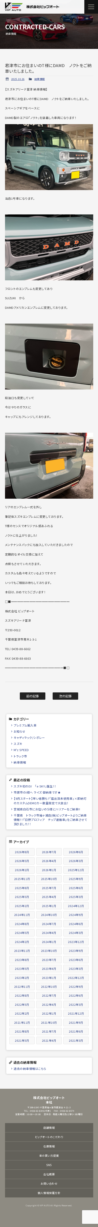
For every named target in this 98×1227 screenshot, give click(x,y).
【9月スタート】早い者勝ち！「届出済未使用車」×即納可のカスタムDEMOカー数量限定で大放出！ (50, 800)
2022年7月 (49, 995)
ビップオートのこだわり (49, 1137)
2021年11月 (22, 1022)
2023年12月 (76, 942)
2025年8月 (22, 888)
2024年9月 (76, 915)
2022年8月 (22, 995)
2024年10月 (49, 915)
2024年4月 (49, 933)
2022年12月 (76, 978)
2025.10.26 (18, 79)
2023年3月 (76, 969)
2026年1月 (49, 870)
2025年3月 (76, 897)
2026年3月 (76, 861)
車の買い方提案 (49, 1155)
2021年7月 (49, 1031)
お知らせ (19, 731)
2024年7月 (49, 924)
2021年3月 (76, 1040)
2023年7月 (49, 960)
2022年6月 (76, 995)
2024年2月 (22, 942)
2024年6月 (76, 924)
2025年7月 (49, 888)
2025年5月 (22, 897)
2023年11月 (22, 951)
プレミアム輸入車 (25, 725)
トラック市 (20, 756)
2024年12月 (76, 906)
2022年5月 (22, 1004)
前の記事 (32, 696)
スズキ (18, 744)
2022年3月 (76, 1004)
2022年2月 (22, 1013)
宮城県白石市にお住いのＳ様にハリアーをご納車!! (47, 809)
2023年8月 (22, 960)
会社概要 (49, 1174)
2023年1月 (49, 978)
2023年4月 (49, 969)
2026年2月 (22, 870)
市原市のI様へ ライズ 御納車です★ (37, 792)
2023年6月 (76, 960)
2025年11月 (22, 879)
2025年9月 (76, 879)
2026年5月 (22, 861)
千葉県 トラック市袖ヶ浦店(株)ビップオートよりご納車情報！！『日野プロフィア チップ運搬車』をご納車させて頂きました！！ (51, 819)
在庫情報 (49, 1146)
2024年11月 (22, 915)
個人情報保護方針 (49, 1193)
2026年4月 (49, 861)
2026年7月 (49, 852)
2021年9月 (76, 1022)
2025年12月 (76, 870)
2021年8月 (22, 1031)
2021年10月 (49, 1022)
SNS (49, 1165)
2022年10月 (49, 986)
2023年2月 (22, 978)
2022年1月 (49, 1013)
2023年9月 (76, 951)
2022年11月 (22, 986)
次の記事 (65, 696)
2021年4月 (49, 1040)
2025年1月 (49, 906)
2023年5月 (22, 969)
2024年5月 (22, 933)
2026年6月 (76, 852)
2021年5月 (22, 1040)
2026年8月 (22, 852)
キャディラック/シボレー (29, 737)
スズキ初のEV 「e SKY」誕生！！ (35, 786)
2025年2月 (22, 906)
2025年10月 (49, 879)
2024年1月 (49, 942)
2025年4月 (49, 897)
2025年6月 (76, 888)
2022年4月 (49, 1004)
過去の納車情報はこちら (30, 1068)
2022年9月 (76, 986)
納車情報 (39, 79)
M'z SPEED (21, 750)
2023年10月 (49, 951)
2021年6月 (76, 1031)
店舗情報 (49, 1127)
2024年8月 (22, 924)
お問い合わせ (49, 1183)
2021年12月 (76, 1013)
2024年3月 (76, 933)
